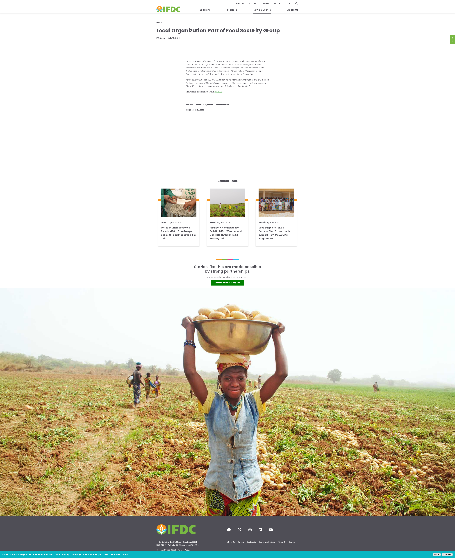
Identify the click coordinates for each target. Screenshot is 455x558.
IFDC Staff (161, 38)
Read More (447, 554)
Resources (254, 3)
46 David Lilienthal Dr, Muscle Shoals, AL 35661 (176, 542)
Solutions (205, 10)
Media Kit (282, 542)
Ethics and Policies (267, 542)
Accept (436, 554)
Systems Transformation (217, 104)
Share (452, 39)
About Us (292, 10)
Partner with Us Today (225, 282)
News (159, 22)
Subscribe (240, 3)
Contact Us (251, 542)
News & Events (262, 10)
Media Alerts (198, 109)
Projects (232, 10)
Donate (292, 542)
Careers (265, 3)
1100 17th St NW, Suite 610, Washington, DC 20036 (177, 545)
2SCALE (218, 92)
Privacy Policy (184, 550)
